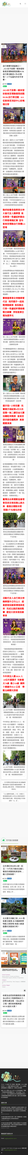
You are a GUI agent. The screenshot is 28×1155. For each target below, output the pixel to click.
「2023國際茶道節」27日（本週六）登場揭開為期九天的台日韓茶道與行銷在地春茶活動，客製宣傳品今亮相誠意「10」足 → (14, 797)
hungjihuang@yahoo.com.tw (10, 1138)
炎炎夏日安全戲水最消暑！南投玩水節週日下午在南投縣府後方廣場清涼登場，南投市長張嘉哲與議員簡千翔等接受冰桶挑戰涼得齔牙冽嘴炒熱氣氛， (13, 1124)
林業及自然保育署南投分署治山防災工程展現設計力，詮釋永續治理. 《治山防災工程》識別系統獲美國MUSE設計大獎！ (14, 1000)
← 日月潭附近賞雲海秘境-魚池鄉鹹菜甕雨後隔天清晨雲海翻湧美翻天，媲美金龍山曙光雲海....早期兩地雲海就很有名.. (14, 786)
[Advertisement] (14, 28)
